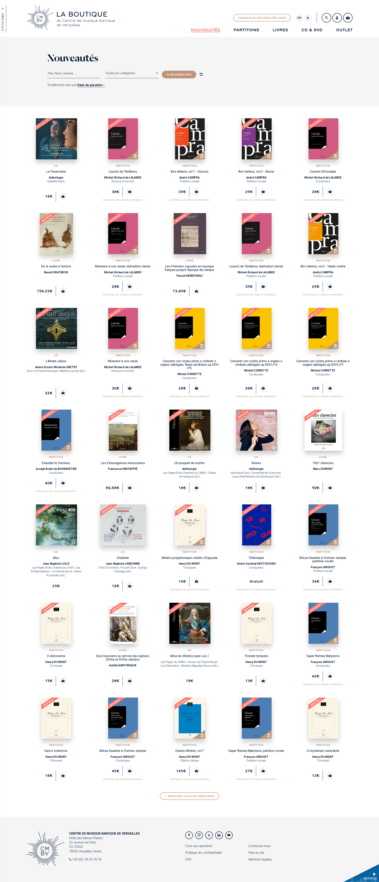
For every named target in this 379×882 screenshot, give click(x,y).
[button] (131, 73)
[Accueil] (70, 25)
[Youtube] (229, 835)
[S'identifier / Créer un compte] (337, 18)
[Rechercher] (326, 18)
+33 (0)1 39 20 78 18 (86, 859)
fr (299, 18)
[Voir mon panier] (348, 18)
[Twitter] (209, 835)
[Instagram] (199, 835)
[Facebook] (189, 835)
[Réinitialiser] (201, 74)
